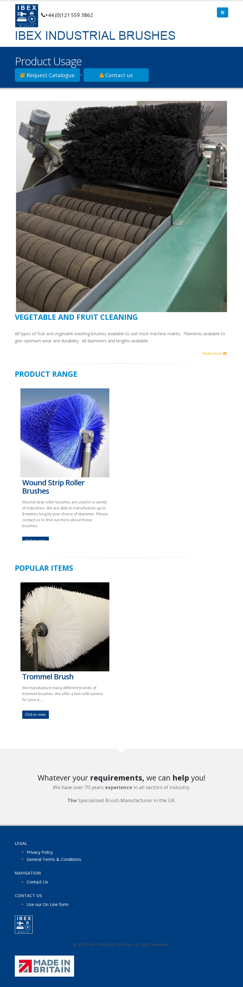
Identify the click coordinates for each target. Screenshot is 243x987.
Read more (213, 353)
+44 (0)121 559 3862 (69, 15)
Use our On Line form (47, 904)
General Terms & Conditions (54, 859)
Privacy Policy (40, 852)
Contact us (118, 75)
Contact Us (37, 882)
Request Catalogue (50, 75)
